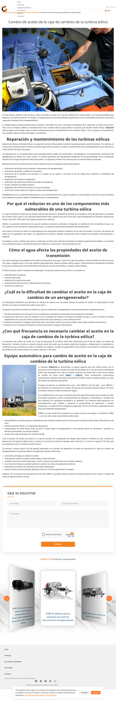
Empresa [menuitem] (20, 13)
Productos (8, 655)
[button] (109, 598)
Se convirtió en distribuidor (13, 662)
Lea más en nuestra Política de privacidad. (40, 695)
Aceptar (96, 693)
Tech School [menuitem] (21, 10)
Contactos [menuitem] (20, 16)
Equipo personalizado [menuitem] (24, 7)
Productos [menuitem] (20, 5)
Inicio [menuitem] (19, 2)
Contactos (8, 674)
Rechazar (84, 693)
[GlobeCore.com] (4, 8)
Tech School (8, 668)
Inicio (6, 649)
